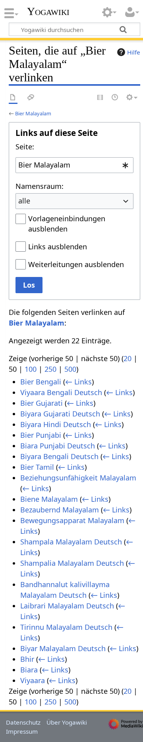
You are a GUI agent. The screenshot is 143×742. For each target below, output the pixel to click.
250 (50, 369)
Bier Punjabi (40, 435)
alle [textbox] (24, 200)
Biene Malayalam (49, 499)
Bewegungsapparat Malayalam (72, 520)
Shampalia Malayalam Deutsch (72, 563)
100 (31, 369)
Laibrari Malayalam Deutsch (67, 605)
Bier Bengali (40, 381)
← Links (78, 381)
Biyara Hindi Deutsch (55, 424)
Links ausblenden (57, 246)
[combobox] (74, 165)
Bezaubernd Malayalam (59, 509)
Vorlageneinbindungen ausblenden (66, 224)
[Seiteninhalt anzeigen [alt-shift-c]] (13, 97)
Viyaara (32, 680)
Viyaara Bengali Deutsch (61, 392)
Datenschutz (23, 722)
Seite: (24, 146)
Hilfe (133, 52)
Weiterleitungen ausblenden (76, 264)
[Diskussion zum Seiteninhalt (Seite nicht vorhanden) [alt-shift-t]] (31, 97)
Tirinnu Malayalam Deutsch (66, 627)
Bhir (27, 659)
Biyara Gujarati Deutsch (60, 413)
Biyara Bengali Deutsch (59, 456)
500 (70, 369)
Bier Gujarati (41, 403)
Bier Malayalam (33, 113)
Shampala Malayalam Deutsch (71, 541)
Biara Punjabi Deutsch (57, 445)
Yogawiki (48, 11)
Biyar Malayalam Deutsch (63, 648)
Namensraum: (39, 186)
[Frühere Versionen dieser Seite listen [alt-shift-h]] (115, 97)
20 (127, 358)
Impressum (22, 731)
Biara (29, 669)
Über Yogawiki (66, 722)
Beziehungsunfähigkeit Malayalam (78, 477)
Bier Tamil (37, 467)
